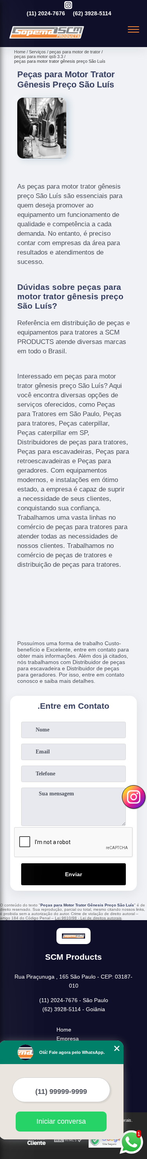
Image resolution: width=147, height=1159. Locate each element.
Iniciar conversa (61, 1121)
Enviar (73, 874)
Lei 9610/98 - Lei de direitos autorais (88, 918)
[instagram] (68, 5)
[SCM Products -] (46, 38)
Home (63, 1029)
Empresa (67, 1038)
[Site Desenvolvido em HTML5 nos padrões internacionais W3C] (68, 1140)
